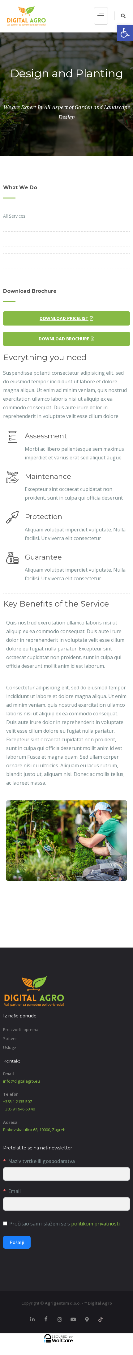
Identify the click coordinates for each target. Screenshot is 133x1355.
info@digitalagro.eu (21, 1081)
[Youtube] (73, 1319)
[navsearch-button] (120, 15)
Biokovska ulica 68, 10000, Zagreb (34, 1129)
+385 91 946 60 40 (19, 1109)
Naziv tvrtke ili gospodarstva (41, 1161)
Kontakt (11, 1061)
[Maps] (87, 1319)
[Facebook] (46, 1319)
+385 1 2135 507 (17, 1101)
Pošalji (17, 1242)
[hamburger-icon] (101, 16)
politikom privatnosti (95, 1223)
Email (14, 1191)
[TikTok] (100, 1319)
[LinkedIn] (32, 1319)
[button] (125, 33)
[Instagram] (59, 1319)
